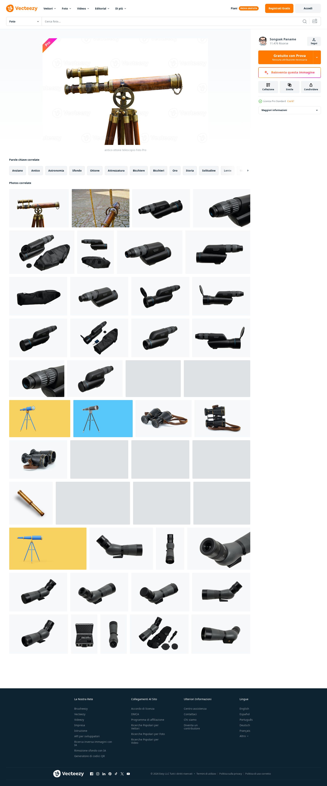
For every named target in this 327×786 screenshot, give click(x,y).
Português (246, 719)
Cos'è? (290, 101)
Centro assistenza (195, 708)
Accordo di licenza (142, 708)
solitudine (209, 170)
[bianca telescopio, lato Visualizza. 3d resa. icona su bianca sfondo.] (161, 503)
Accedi (308, 8)
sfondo (77, 170)
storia (190, 170)
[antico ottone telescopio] (39, 208)
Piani (234, 8)
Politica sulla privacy (230, 773)
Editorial (100, 8)
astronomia (56, 170)
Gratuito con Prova (289, 57)
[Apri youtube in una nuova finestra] (128, 773)
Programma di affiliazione (147, 719)
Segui (314, 43)
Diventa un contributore (192, 726)
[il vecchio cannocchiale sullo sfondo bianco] (31, 503)
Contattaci (190, 714)
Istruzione (80, 730)
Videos (81, 8)
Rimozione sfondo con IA (90, 750)
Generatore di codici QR (89, 756)
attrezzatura (116, 170)
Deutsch (245, 725)
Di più (119, 8)
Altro (243, 736)
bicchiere (139, 170)
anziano (17, 170)
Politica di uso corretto (258, 773)
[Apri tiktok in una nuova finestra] (116, 773)
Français (245, 730)
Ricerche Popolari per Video (145, 741)
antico (35, 170)
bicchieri (158, 170)
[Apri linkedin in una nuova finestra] (103, 773)
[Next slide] (244, 170)
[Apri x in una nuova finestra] (122, 773)
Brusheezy (81, 708)
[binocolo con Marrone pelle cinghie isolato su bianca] (164, 418)
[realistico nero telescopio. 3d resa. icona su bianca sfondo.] (221, 503)
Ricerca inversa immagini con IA (93, 743)
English (244, 708)
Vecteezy (79, 714)
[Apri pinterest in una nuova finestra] (109, 773)
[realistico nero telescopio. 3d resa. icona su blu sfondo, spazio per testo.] (103, 418)
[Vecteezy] (21, 8)
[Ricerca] (304, 21)
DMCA (135, 714)
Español (245, 714)
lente (227, 170)
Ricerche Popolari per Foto (148, 734)
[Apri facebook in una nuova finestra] (91, 773)
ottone (94, 170)
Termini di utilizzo (206, 773)
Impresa (79, 725)
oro (175, 170)
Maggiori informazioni (274, 110)
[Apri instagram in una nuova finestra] (97, 773)
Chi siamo (190, 719)
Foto (65, 8)
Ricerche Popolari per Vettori (145, 726)
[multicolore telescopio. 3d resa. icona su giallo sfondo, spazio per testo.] (39, 418)
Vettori (48, 8)
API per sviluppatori (87, 736)
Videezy (79, 719)
